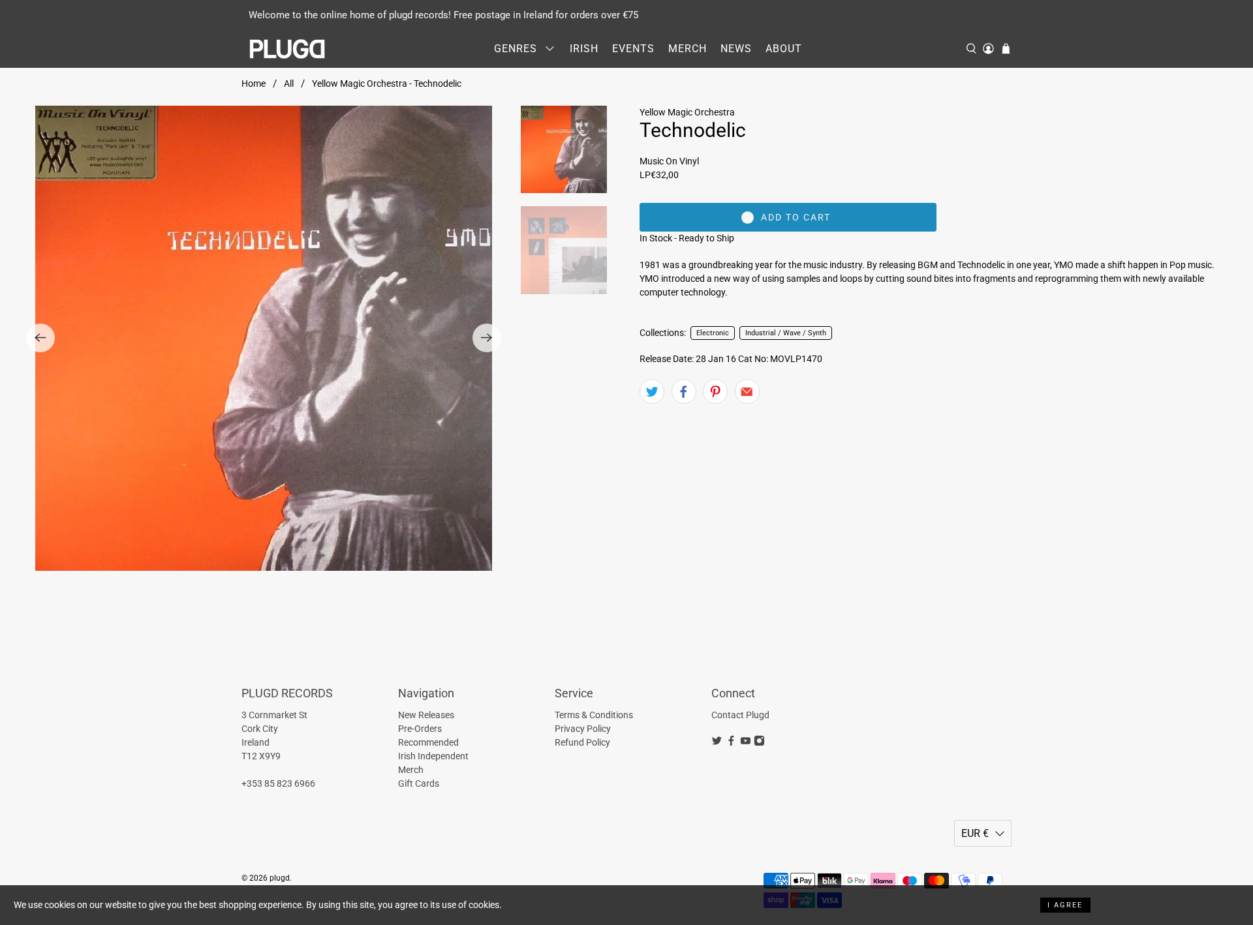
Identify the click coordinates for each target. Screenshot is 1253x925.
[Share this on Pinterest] (715, 391)
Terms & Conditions (594, 715)
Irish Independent (433, 756)
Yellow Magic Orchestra (687, 112)
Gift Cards (418, 783)
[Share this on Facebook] (684, 391)
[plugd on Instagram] (759, 743)
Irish (584, 48)
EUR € (975, 833)
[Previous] (40, 338)
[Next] (486, 338)
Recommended (428, 742)
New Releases (426, 715)
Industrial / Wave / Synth (785, 333)
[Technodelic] (264, 338)
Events (633, 48)
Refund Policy (582, 742)
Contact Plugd (740, 715)
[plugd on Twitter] (716, 743)
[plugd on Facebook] (731, 743)
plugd (280, 878)
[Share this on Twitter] (652, 391)
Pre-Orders (420, 728)
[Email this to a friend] (747, 391)
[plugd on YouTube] (745, 743)
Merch (687, 48)
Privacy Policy (583, 728)
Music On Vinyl (669, 161)
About (784, 48)
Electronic (712, 333)
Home (253, 83)
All (289, 83)
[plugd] (288, 49)
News (736, 48)
